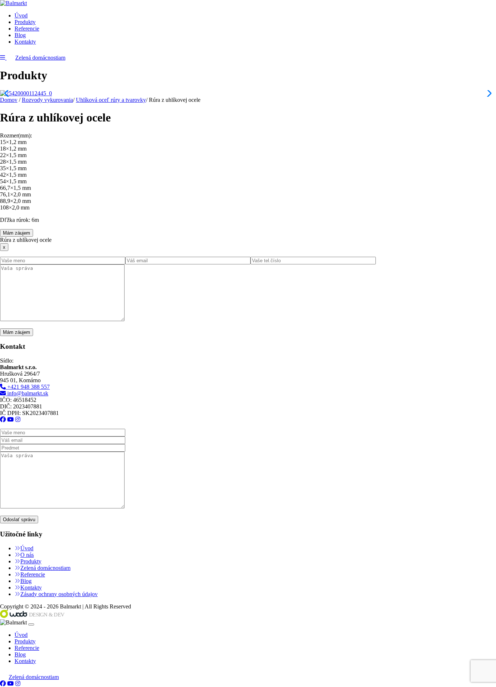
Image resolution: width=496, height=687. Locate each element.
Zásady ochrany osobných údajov (59, 594)
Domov (8, 100)
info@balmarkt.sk (27, 393)
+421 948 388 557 (28, 387)
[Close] (31, 624)
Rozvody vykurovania (47, 100)
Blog (20, 35)
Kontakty (25, 42)
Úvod (21, 15)
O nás (27, 555)
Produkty (25, 22)
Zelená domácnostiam (40, 58)
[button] (3, 58)
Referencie (27, 28)
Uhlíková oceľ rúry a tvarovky (111, 100)
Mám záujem (16, 233)
